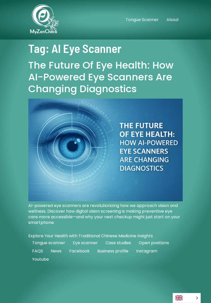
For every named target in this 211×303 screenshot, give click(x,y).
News (56, 251)
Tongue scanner (48, 243)
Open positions (154, 243)
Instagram (146, 251)
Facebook (79, 251)
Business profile (112, 251)
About (172, 20)
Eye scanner (85, 243)
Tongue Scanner (142, 20)
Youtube (40, 259)
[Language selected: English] (187, 298)
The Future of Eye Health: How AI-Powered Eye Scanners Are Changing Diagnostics (100, 77)
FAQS (37, 251)
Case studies (118, 243)
